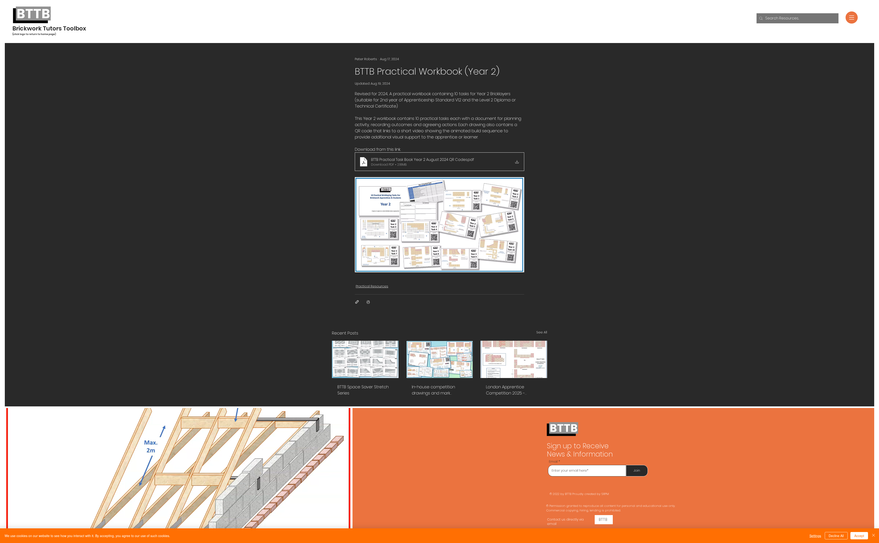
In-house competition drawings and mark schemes (433, 390)
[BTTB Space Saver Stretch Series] (365, 359)
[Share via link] (357, 302)
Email (553, 461)
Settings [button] (815, 535)
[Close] (873, 535)
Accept (859, 535)
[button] (852, 17)
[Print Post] (368, 302)
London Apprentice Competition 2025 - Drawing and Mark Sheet (510, 390)
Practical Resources (372, 286)
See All (541, 332)
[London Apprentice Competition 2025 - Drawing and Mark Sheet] (513, 359)
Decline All (836, 535)
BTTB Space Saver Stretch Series (363, 390)
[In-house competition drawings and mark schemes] (439, 359)
